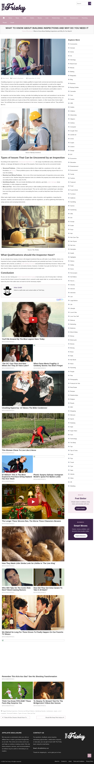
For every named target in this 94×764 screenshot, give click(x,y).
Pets (71, 375)
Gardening (73, 209)
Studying (72, 423)
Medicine (72, 328)
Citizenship (73, 115)
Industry (72, 284)
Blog (71, 79)
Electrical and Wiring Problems (26, 711)
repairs (55, 711)
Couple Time (74, 131)
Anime (72, 52)
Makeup (72, 320)
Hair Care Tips (74, 237)
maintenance (49, 711)
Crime (72, 138)
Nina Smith (5, 78)
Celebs (32, 18)
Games (72, 206)
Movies (40, 18)
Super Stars (73, 430)
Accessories (73, 44)
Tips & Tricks (74, 450)
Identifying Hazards (40, 711)
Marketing (73, 324)
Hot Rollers (73, 277)
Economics (73, 158)
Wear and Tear (31, 713)
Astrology (73, 59)
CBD (71, 103)
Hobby (72, 265)
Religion (72, 399)
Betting (72, 71)
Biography (73, 75)
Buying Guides (74, 87)
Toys (71, 458)
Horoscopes (73, 273)
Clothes (72, 123)
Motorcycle (73, 340)
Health (24, 18)
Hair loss (72, 245)
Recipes (72, 391)
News (17, 18)
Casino (72, 99)
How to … (73, 280)
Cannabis (73, 91)
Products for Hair (75, 383)
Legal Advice (74, 300)
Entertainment (74, 18)
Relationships (56, 18)
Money (72, 336)
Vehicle (72, 474)
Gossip (72, 221)
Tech (71, 434)
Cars (71, 95)
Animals (72, 48)
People (72, 371)
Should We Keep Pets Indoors (54, 717)
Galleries (72, 198)
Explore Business (81, 535)
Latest (70, 761)
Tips (71, 446)
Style (65, 18)
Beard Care (73, 63)
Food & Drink (74, 190)
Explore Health (80, 508)
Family (72, 174)
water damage (52, 182)
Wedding (72, 486)
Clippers (72, 119)
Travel (12, 22)
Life (71, 304)
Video (72, 478)
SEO (71, 407)
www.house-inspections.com (26, 161)
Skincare (72, 415)
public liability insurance (28, 263)
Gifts (71, 213)
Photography (74, 379)
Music (72, 352)
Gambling (73, 202)
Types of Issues (22, 713)
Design (72, 150)
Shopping (73, 411)
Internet (72, 288)
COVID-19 (73, 134)
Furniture (73, 194)
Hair (71, 233)
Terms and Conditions (78, 761)
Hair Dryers (73, 241)
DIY (71, 154)
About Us (57, 761)
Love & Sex (73, 312)
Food (71, 186)
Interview (72, 292)
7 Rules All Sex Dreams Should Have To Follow (16, 717)
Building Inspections (12, 711)
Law (71, 296)
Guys (71, 229)
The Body (73, 442)
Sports (72, 419)
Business (20, 78)
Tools (71, 454)
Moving (72, 348)
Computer (73, 127)
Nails (71, 355)
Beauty (72, 67)
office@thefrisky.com (43, 748)
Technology (73, 438)
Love (47, 18)
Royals (5, 22)
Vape (71, 470)
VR (71, 482)
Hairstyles (73, 249)
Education (73, 162)
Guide (72, 225)
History (72, 261)
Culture (72, 146)
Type (71, 466)
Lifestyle (72, 308)
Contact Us (64, 761)
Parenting (84, 18)
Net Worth (73, 359)
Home (10, 18)
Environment (74, 170)
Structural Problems (12, 713)
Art (71, 56)
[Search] (89, 3)
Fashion (72, 178)
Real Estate (73, 387)
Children (72, 111)
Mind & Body (74, 332)
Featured (73, 182)
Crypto (72, 142)
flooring (13, 170)
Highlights (73, 257)
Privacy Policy (89, 761)
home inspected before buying (26, 277)
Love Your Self (74, 316)
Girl (71, 217)
